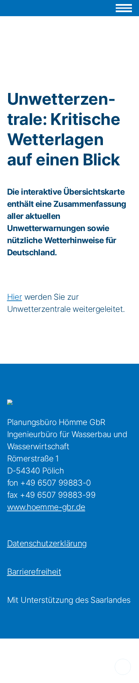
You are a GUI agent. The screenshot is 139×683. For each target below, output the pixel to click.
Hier (14, 297)
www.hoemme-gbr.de (46, 507)
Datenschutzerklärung (47, 543)
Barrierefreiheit (34, 572)
